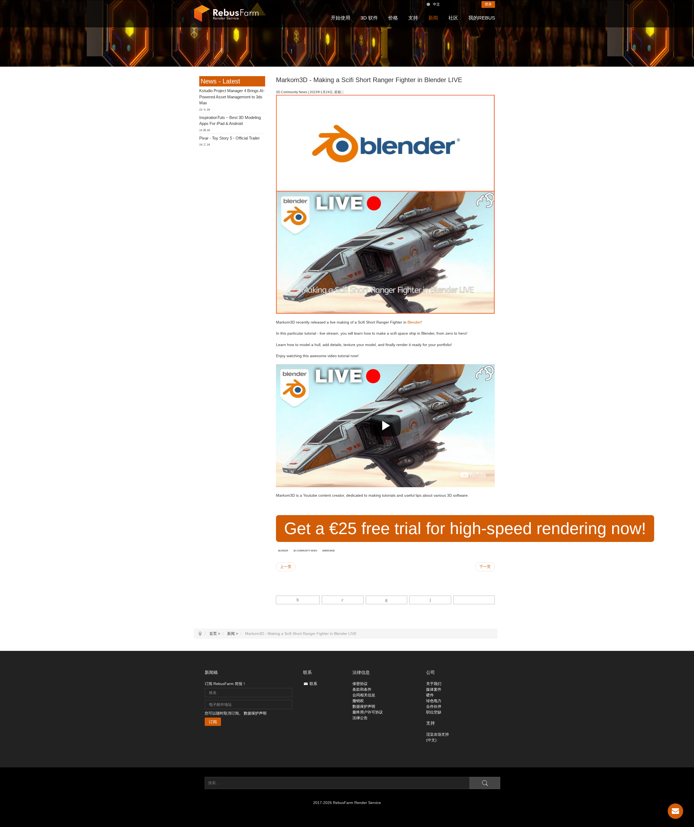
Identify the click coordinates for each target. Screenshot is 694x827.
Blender (414, 322)
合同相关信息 (363, 695)
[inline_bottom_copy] (474, 600)
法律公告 (360, 718)
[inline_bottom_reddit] (430, 600)
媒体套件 (433, 689)
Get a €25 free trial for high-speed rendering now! (465, 528)
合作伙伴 (433, 706)
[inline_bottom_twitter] (342, 600)
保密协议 (360, 683)
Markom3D (328, 550)
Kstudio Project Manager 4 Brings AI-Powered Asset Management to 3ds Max (232, 96)
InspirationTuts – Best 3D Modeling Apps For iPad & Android (230, 120)
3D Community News (305, 550)
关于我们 (433, 683)
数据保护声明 (255, 713)
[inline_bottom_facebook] (298, 600)
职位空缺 (433, 712)
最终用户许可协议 (367, 712)
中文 (436, 4)
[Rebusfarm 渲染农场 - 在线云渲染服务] (226, 13)
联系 (313, 683)
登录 (488, 4)
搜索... (199, 783)
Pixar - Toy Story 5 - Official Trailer (229, 138)
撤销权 (358, 701)
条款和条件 (361, 689)
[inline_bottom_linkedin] (386, 600)
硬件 (430, 695)
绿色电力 (433, 701)
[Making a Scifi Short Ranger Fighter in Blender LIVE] (473, 474)
